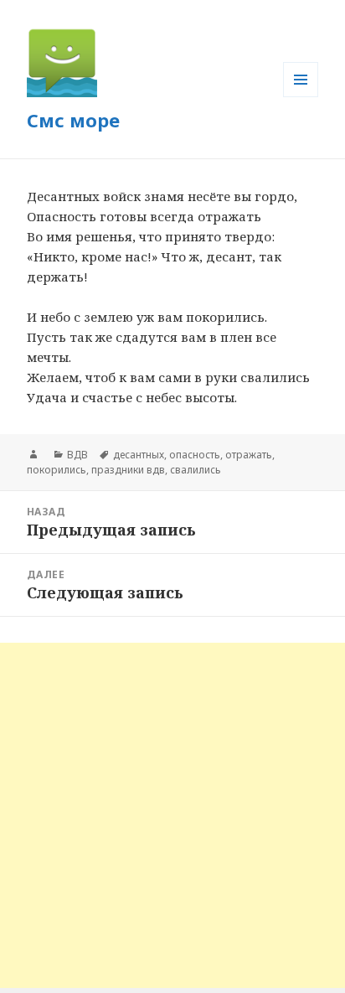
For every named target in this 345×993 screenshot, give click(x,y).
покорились (56, 470)
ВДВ (77, 454)
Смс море (73, 119)
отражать (248, 454)
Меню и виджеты (301, 96)
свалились (195, 470)
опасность (194, 454)
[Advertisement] (172, 815)
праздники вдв (128, 470)
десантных (138, 454)
